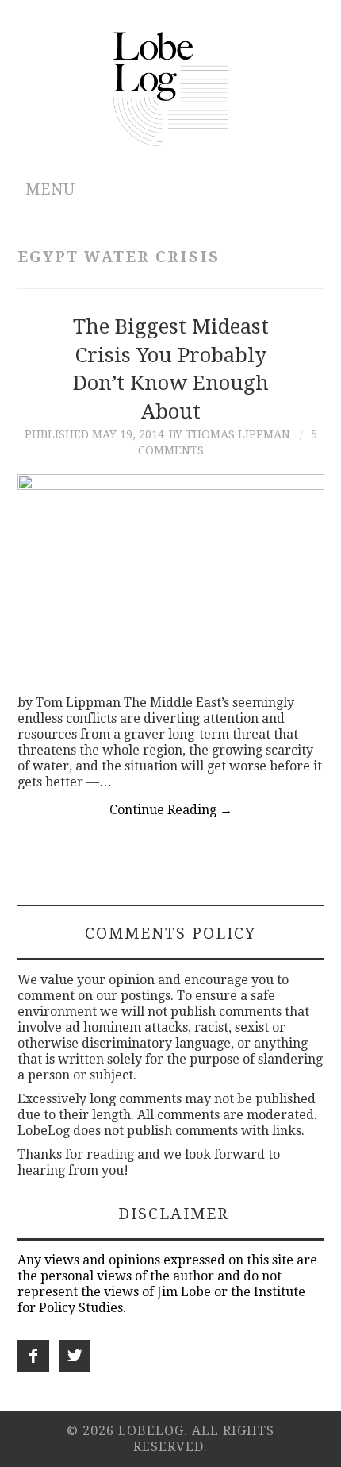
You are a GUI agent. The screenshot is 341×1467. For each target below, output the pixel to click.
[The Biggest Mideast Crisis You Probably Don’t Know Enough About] (170, 576)
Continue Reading (170, 809)
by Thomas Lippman (229, 434)
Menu (50, 189)
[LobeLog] (170, 87)
